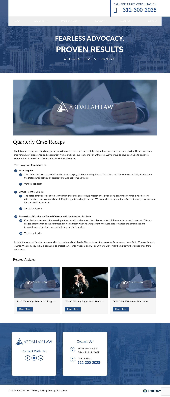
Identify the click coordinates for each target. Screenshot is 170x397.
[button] (45, 21)
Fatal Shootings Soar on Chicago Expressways (35, 301)
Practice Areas (69, 21)
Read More (24, 309)
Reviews (98, 21)
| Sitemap (51, 391)
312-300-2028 (140, 10)
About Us (39, 21)
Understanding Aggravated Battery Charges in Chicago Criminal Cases (84, 301)
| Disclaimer (62, 391)
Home (16, 21)
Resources (125, 21)
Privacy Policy (38, 391)
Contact (152, 21)
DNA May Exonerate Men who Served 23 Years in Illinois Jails (130, 301)
